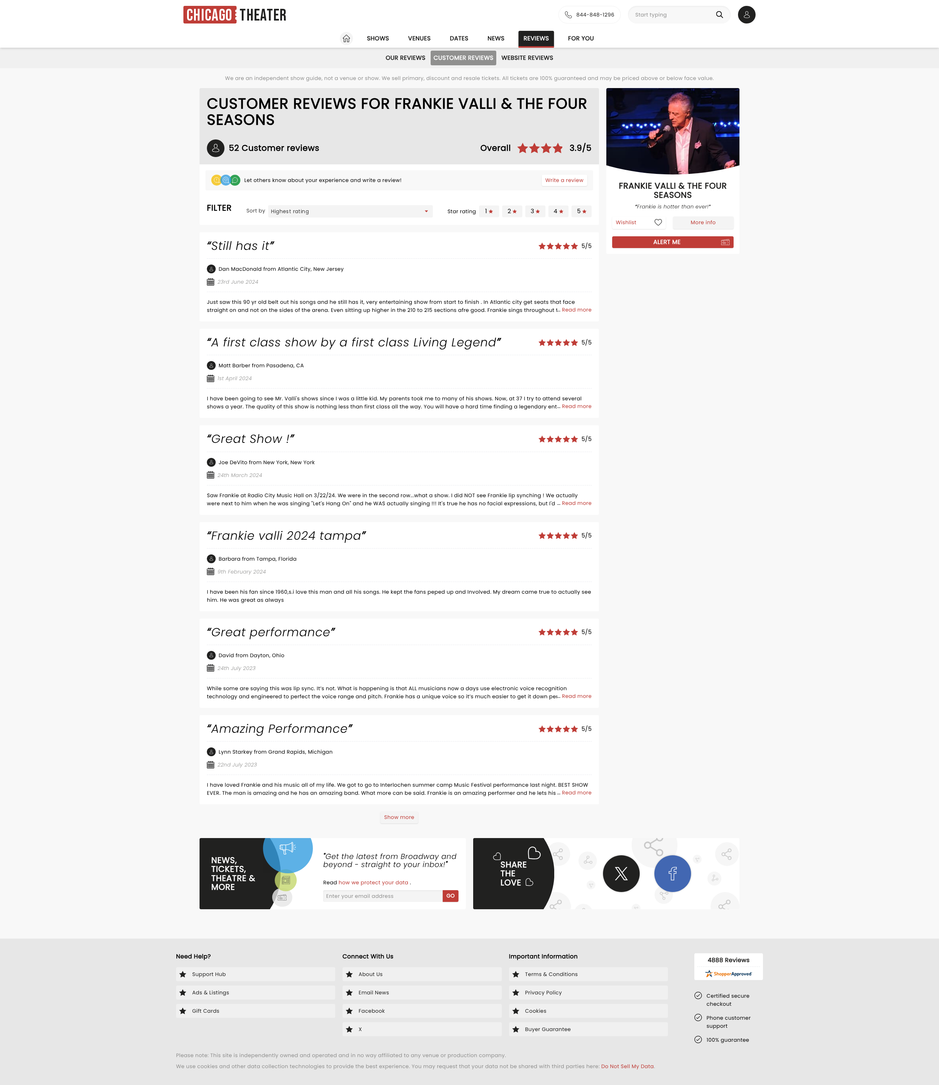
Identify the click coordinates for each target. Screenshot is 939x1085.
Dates (459, 38)
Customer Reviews (463, 58)
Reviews (536, 38)
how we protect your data (374, 882)
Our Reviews (405, 58)
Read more (577, 309)
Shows (378, 38)
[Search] (721, 15)
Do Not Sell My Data (627, 1066)
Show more (399, 817)
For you (581, 38)
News (495, 38)
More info (703, 222)
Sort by (256, 210)
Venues (419, 38)
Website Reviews (527, 58)
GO (450, 895)
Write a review (564, 180)
